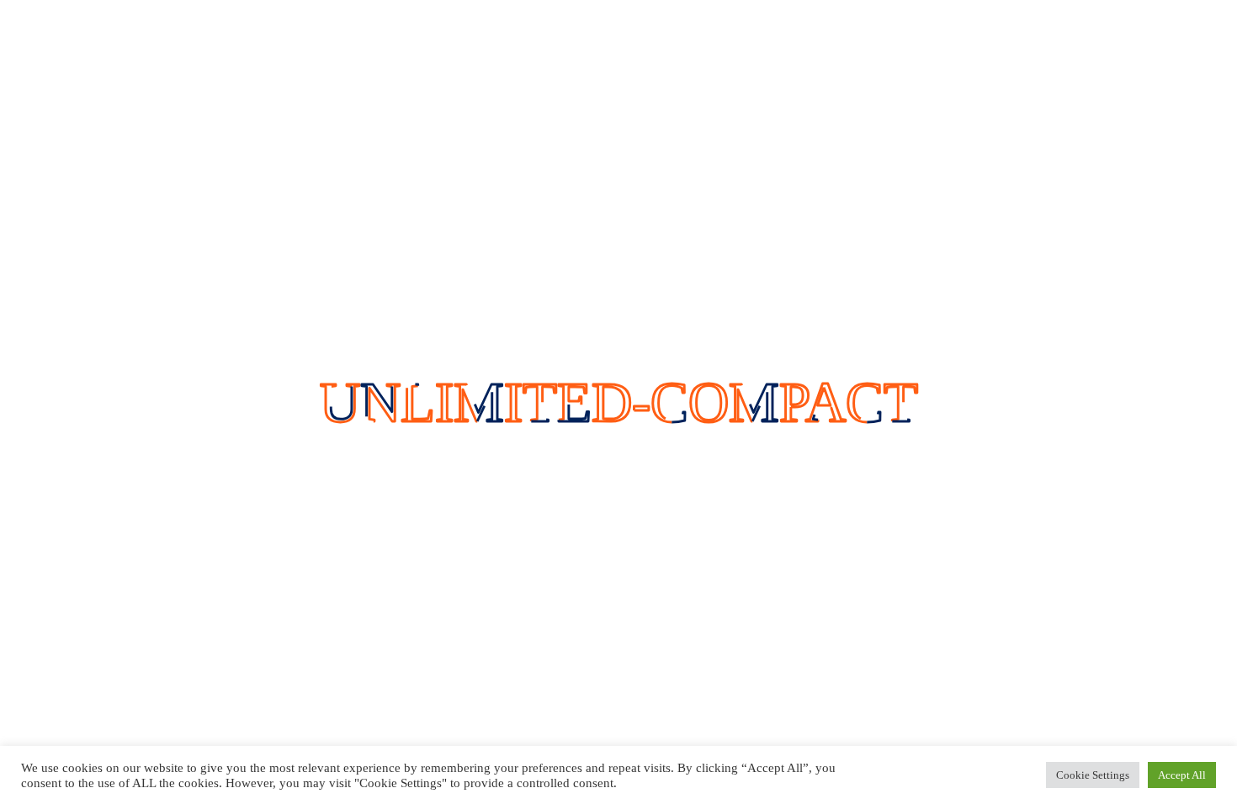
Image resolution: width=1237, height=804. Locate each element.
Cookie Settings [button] (1092, 775)
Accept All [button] (1182, 775)
